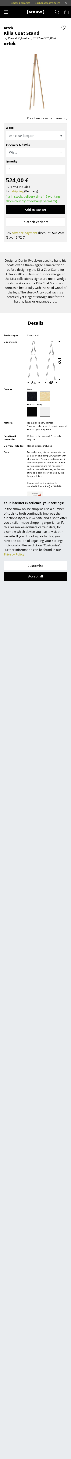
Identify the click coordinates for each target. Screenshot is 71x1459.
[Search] (57, 12)
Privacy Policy (14, 554)
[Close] (66, 3)
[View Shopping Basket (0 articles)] (66, 12)
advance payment (24, 233)
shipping (17, 191)
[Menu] (6, 12)
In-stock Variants (35, 222)
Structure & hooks (18, 144)
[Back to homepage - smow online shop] (35, 12)
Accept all (35, 576)
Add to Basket (35, 210)
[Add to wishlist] (63, 27)
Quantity (11, 161)
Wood (10, 128)
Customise (35, 566)
